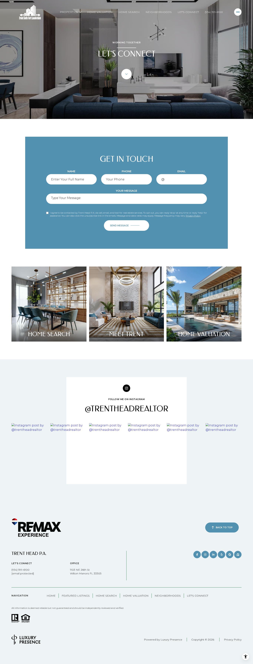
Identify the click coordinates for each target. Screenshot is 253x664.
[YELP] (221, 554)
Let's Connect (188, 12)
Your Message (126, 190)
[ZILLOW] (238, 554)
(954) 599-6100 (214, 12)
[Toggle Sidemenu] (238, 12)
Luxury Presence (171, 639)
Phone (127, 171)
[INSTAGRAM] (205, 554)
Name (71, 171)
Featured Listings (76, 595)
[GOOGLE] (229, 554)
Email (181, 171)
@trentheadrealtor (126, 408)
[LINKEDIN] (213, 554)
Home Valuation (100, 12)
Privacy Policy (193, 215)
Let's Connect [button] (197, 595)
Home (51, 595)
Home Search (129, 12)
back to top (224, 527)
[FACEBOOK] (197, 554)
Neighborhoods (159, 12)
